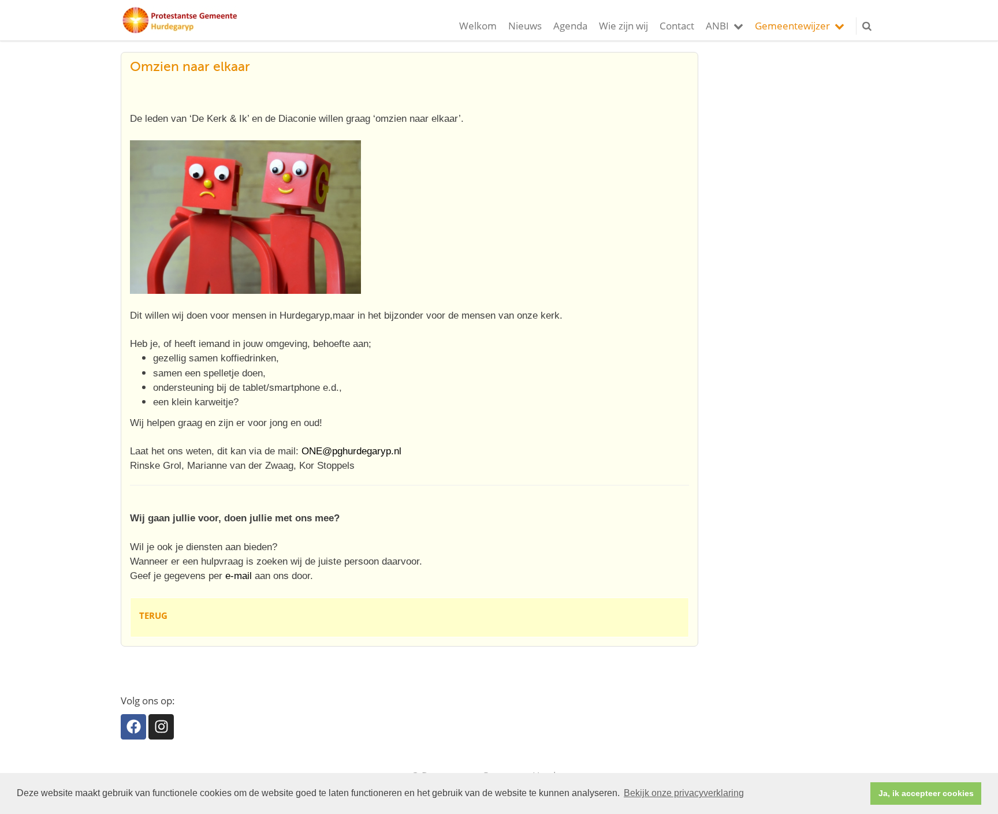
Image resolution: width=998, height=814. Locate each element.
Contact (677, 25)
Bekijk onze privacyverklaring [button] (684, 793)
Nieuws (525, 25)
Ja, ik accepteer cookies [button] (926, 793)
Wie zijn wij (623, 25)
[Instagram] (161, 727)
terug (153, 615)
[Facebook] (133, 727)
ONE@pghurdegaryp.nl (351, 451)
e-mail (238, 575)
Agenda (570, 25)
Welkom (478, 25)
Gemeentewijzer (792, 25)
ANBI (717, 25)
